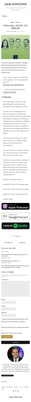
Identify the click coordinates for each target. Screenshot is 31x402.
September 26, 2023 (9, 92)
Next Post (22, 242)
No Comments (21, 31)
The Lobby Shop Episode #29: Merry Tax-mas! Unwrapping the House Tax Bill (15, 266)
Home (3, 387)
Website (4, 312)
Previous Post (8, 242)
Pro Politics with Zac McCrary (10, 261)
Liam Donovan (15, 397)
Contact (26, 387)
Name (3, 299)
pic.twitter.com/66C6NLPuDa (13, 85)
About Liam (9, 387)
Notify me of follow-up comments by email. (15, 327)
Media (12, 22)
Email (3, 306)
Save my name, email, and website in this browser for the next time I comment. (14, 320)
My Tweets (4, 381)
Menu (5, 16)
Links (3, 389)
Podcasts (18, 22)
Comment (4, 279)
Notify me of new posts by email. (11, 333)
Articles (16, 387)
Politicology (7, 97)
